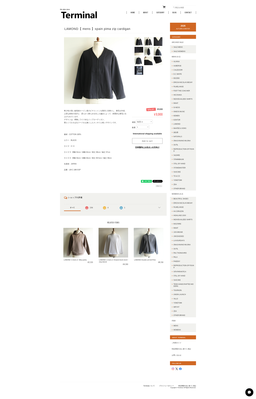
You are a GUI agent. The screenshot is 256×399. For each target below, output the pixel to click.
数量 (133, 128)
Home (133, 12)
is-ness (176, 107)
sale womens (179, 51)
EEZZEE (176, 78)
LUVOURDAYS (179, 240)
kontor (176, 120)
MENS (175, 326)
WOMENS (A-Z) (177, 194)
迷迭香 (175, 132)
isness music (179, 111)
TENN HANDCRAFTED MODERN (183, 285)
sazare (176, 155)
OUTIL (175, 145)
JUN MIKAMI (178, 232)
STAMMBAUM (178, 159)
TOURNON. (177, 290)
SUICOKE (177, 172)
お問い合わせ (176, 355)
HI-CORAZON (178, 211)
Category (160, 12)
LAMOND (176, 124)
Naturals (177, 136)
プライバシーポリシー (166, 386)
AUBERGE (177, 66)
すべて (72, 208)
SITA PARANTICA (179, 271)
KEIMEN (176, 116)
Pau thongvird (180, 253)
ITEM (173, 321)
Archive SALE (177, 42)
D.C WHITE (177, 74)
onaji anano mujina (182, 140)
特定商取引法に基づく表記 (181, 349)
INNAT (175, 103)
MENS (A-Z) (176, 57)
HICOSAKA (177, 95)
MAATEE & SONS (179, 128)
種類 (133, 122)
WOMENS (177, 330)
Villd (175, 299)
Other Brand (179, 188)
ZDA (175, 184)
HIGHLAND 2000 (179, 215)
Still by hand (179, 163)
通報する (159, 186)
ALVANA (176, 61)
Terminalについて (149, 386)
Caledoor (178, 70)
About (145, 12)
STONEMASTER (179, 168)
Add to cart (147, 141)
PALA (175, 257)
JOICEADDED (178, 236)
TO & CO (176, 176)
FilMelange (178, 86)
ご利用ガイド (176, 343)
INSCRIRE (177, 224)
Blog (175, 12)
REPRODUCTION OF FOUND (183, 150)
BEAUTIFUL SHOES (180, 199)
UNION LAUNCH (179, 294)
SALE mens (178, 47)
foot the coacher (181, 91)
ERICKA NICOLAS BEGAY (183, 82)
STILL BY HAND (179, 276)
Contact (188, 12)
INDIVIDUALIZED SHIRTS (182, 99)
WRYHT (176, 307)
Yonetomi (177, 180)
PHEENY (176, 261)
